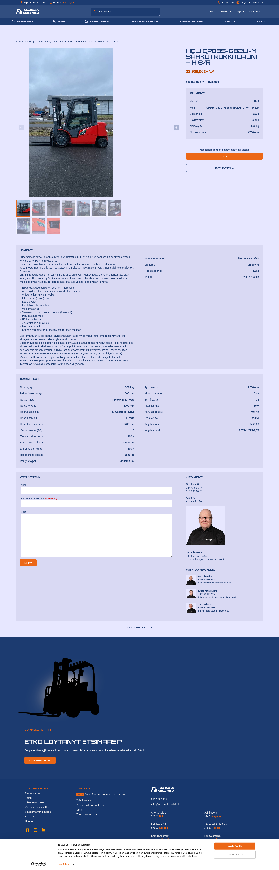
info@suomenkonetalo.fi (251, 2)
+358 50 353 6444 (196, 555)
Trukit (61, 21)
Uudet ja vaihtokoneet (38, 41)
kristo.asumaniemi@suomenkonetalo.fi (217, 597)
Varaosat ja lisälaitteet (144, 21)
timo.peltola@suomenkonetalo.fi (214, 610)
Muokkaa (233, 854)
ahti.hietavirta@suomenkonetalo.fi (214, 582)
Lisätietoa (224, 11)
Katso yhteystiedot (40, 760)
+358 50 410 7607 (206, 594)
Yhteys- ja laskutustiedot (90, 805)
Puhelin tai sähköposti (39, 498)
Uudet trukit (58, 41)
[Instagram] (35, 830)
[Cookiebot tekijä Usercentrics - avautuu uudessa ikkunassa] (38, 864)
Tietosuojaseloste (86, 814)
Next (176, 127)
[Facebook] (27, 830)
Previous (21, 127)
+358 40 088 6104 (206, 579)
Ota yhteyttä (254, 11)
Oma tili (80, 809)
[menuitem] (211, 11)
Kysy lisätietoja (224, 168)
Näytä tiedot (64, 864)
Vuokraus (230, 21)
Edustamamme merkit (191, 21)
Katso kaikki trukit (137, 627)
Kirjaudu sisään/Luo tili (34, 2)
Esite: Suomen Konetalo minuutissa (105, 794)
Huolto (212, 11)
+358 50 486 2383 (206, 607)
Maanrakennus (25, 21)
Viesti (24, 512)
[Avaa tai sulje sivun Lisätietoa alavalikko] (231, 11)
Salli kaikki (235, 846)
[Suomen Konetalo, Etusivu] (27, 12)
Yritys (238, 11)
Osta (224, 156)
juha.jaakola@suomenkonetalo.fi (205, 559)
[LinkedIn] (43, 830)
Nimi (23, 485)
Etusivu (20, 41)
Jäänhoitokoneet (99, 21)
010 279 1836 (228, 2)
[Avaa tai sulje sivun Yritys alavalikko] (244, 11)
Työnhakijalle (84, 800)
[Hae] (95, 12)
